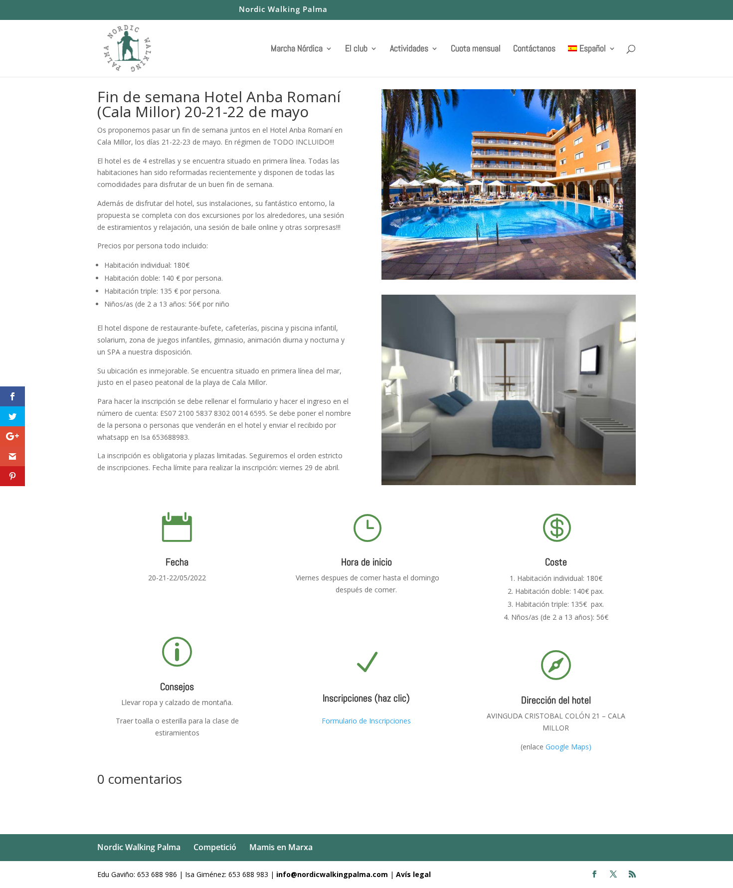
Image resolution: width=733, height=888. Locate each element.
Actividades (409, 49)
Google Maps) (568, 746)
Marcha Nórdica (297, 49)
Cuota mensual (476, 49)
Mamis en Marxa (281, 847)
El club (356, 49)
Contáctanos (534, 49)
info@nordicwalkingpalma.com (333, 874)
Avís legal (413, 874)
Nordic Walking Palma (283, 9)
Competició (214, 847)
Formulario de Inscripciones (366, 720)
